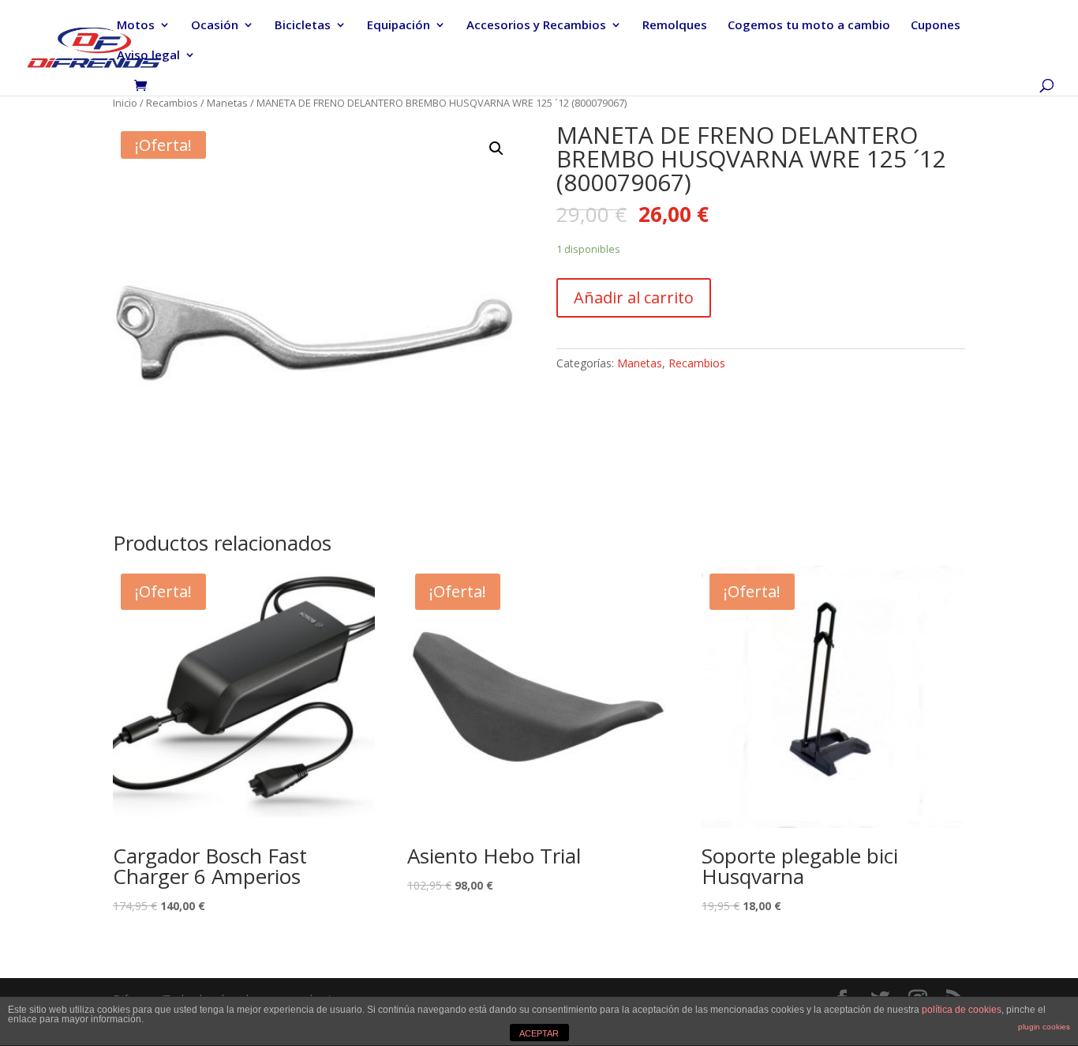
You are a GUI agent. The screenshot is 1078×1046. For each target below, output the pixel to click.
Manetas (227, 103)
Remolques (674, 25)
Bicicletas (303, 25)
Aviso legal (148, 55)
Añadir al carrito (634, 297)
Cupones (935, 25)
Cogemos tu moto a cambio (809, 25)
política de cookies (961, 1009)
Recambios (172, 103)
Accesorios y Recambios (536, 25)
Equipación (398, 25)
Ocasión (214, 25)
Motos (136, 25)
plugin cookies (1044, 1026)
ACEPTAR (539, 1033)
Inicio (125, 103)
